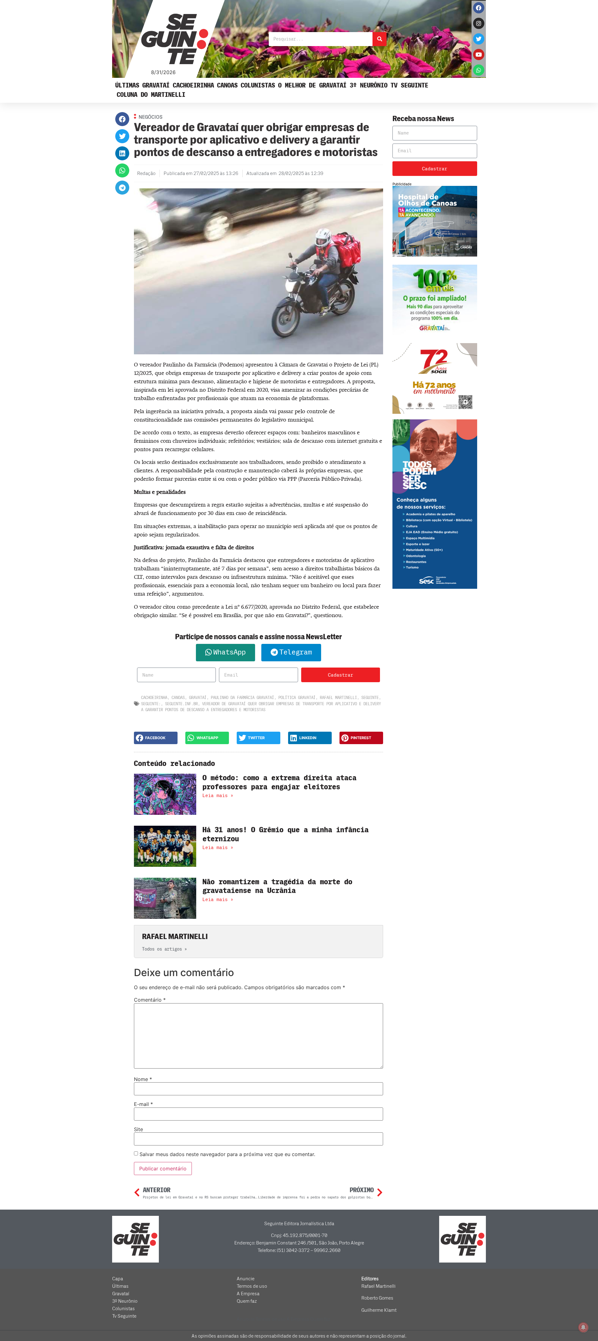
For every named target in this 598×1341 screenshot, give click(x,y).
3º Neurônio (368, 85)
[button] (122, 119)
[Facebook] (478, 7)
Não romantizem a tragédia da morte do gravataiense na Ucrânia (277, 886)
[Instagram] (478, 23)
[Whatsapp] (478, 70)
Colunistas (258, 85)
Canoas (227, 85)
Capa (117, 1279)
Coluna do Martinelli (151, 94)
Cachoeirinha (193, 85)
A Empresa (248, 1293)
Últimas (127, 85)
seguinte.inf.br (181, 703)
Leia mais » (217, 795)
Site (138, 1129)
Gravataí (156, 85)
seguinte (370, 697)
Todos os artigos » (164, 949)
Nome (143, 1079)
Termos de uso (252, 1286)
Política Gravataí (297, 697)
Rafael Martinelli (338, 697)
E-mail (143, 1104)
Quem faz (247, 1301)
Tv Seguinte (409, 85)
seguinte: (151, 703)
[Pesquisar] (380, 39)
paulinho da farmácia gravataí (242, 697)
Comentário (150, 999)
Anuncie (245, 1279)
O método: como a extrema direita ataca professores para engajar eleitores (279, 782)
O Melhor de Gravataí (312, 85)
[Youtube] (478, 54)
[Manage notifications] (583, 1327)
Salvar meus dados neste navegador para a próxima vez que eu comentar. (227, 1154)
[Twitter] (478, 39)
